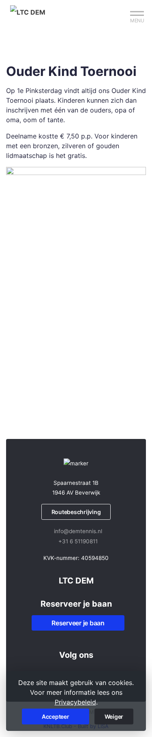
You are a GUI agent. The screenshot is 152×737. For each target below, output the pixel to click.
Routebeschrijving (76, 511)
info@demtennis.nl (78, 531)
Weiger (114, 716)
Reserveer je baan (78, 623)
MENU (137, 20)
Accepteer (55, 716)
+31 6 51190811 (78, 541)
